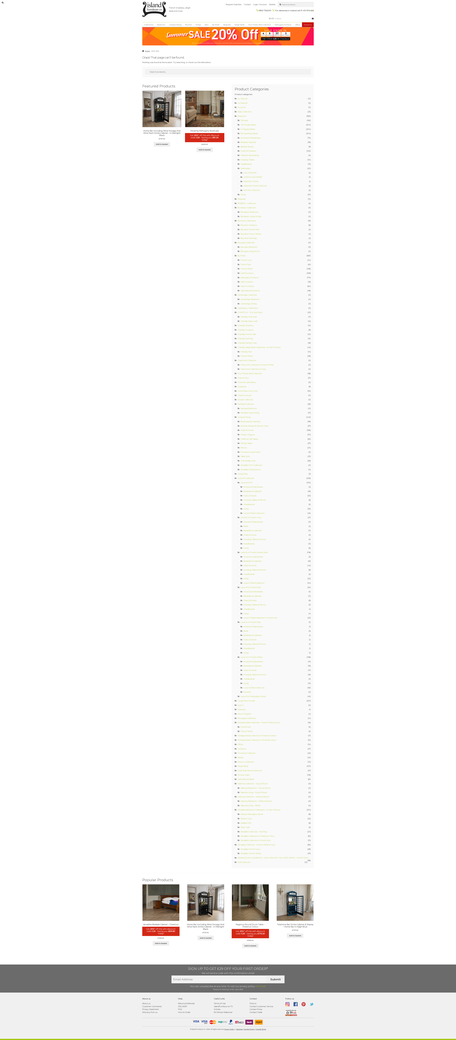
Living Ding (242, 474)
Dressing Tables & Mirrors (254, 500)
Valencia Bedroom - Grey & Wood (255, 788)
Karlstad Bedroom (248, 408)
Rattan (241, 757)
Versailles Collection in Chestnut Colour (257, 836)
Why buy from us (149, 1012)
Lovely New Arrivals (246, 701)
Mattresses (245, 168)
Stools (243, 194)
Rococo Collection (246, 762)
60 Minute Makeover (223, 1012)
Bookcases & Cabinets (250, 421)
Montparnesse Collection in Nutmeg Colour (257, 740)
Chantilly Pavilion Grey (247, 343)
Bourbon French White (250, 234)
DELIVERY (182, 1006)
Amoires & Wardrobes (253, 487)
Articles (217, 1009)
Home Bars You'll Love (248, 391)
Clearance (308, 25)
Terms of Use (220, 1003)
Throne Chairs (244, 775)
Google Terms (261, 1029)
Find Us (253, 1003)
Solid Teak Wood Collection (250, 770)
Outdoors (242, 749)
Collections (148, 25)
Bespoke (227, 25)
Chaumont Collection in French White (257, 365)
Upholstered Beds (246, 779)
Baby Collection (245, 112)
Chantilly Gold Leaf (248, 317)
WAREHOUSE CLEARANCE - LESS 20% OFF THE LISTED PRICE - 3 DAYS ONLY (273, 858)
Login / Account (260, 4)
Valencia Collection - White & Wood (253, 797)
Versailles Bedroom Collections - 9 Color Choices (259, 810)
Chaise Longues (247, 434)
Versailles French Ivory (250, 849)
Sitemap (239, 1029)
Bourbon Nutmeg (248, 238)
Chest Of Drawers (248, 151)
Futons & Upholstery (247, 382)
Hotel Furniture (244, 395)
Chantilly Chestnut (245, 325)
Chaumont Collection (247, 360)
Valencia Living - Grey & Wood (253, 792)
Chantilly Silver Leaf (248, 321)
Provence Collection (247, 753)
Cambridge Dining (248, 304)
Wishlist (272, 4)
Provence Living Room (250, 452)
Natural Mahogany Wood (251, 814)
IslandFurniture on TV (223, 1006)
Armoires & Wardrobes (250, 138)
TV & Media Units (247, 461)
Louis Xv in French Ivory (250, 517)
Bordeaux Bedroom (249, 212)
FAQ (180, 1009)
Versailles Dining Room (250, 469)
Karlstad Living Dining (249, 413)
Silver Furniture (247, 286)
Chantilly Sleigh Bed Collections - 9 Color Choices (259, 347)
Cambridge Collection (247, 295)
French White (246, 269)
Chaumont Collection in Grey (253, 369)
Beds (245, 526)
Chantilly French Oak (247, 334)
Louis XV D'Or (246, 482)
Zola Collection (244, 862)
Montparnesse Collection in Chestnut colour (257, 735)
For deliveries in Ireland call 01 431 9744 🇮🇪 (294, 10)
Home (147, 51)
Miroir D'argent (244, 714)
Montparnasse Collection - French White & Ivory (259, 722)
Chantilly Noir (246, 352)
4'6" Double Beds (248, 125)
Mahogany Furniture (283, 25)
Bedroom (161, 25)
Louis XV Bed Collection (253, 513)
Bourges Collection (246, 242)
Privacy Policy (229, 1029)
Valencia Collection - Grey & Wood (253, 783)
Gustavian (242, 386)
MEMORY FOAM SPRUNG (255, 186)
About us (146, 1003)
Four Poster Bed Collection (259, 25)
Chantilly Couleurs (245, 330)
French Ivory (246, 260)
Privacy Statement (150, 1009)
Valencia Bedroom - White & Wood (255, 801)
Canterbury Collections (248, 308)
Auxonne (242, 107)
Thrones (188, 25)
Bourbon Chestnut (248, 225)
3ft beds (244, 120)
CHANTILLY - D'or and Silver (250, 312)
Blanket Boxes (246, 147)
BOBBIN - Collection (247, 203)
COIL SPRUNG (250, 173)
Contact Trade (256, 1012)
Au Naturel (242, 98)
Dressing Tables (247, 160)
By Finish (215, 25)
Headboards (246, 164)
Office (297, 25)
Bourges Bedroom (248, 247)
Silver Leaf (245, 827)
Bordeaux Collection (247, 208)
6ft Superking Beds (249, 133)
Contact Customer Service (261, 1006)
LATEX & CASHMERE (252, 177)
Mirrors (243, 448)
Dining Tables (246, 443)
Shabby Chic (245, 823)
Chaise (198, 25)
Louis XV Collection (246, 478)
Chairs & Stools (246, 430)
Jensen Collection (245, 400)
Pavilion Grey (246, 818)
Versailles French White (250, 853)
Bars (206, 25)
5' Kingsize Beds (247, 129)
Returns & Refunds (186, 1003)
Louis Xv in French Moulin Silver (254, 552)
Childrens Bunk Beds (249, 155)
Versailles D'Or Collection (251, 465)
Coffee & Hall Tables (249, 439)
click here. (260, 986)
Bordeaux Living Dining (250, 216)
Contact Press (256, 1009)
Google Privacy (249, 1029)
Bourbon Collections (247, 221)
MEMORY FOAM (250, 181)
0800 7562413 (265, 10)
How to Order (184, 1012)
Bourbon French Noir (249, 229)
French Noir (245, 264)
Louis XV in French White (251, 657)
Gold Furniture (246, 273)
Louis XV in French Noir (250, 587)
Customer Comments (152, 1006)
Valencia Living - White (250, 805)
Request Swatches (233, 4)
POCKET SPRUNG (251, 190)
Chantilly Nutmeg (245, 338)
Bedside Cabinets (248, 142)
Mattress (241, 709)
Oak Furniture (246, 282)
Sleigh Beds (239, 25)
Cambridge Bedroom (250, 299)
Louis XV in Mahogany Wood (253, 696)
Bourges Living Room (250, 251)
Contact (247, 4)
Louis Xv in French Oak (250, 622)
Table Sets (245, 456)
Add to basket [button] (162, 144)
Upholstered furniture (250, 290)
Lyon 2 (240, 705)
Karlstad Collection (246, 404)
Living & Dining (175, 25)
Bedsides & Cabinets (252, 491)
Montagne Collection (247, 718)
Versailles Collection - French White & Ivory (256, 845)
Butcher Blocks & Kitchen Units (254, 426)
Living (246, 509)
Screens (247, 692)
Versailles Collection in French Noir (255, 840)
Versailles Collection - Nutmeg (253, 832)
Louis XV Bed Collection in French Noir (260, 618)
